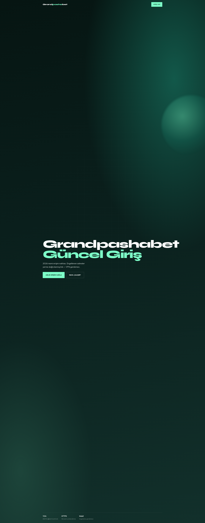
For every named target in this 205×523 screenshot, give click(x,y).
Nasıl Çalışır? (75, 275)
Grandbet (55, 4)
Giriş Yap (156, 4)
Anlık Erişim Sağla (54, 275)
